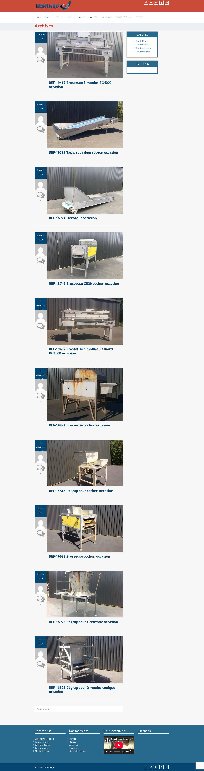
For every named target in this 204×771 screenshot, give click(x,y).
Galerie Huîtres (142, 44)
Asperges (81, 17)
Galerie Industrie (143, 51)
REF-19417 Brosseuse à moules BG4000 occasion (80, 84)
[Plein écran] (131, 751)
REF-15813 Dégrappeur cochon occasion (81, 490)
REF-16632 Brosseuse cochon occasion (79, 556)
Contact (139, 17)
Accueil (47, 17)
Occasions (106, 17)
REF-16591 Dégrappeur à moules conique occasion (82, 689)
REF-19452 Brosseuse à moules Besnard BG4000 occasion (81, 351)
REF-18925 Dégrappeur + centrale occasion (83, 622)
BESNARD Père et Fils (123, 17)
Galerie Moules (142, 41)
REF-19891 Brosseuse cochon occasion (79, 425)
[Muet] (127, 751)
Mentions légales (42, 751)
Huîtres (69, 17)
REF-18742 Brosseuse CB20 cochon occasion (84, 283)
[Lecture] (106, 751)
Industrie (93, 17)
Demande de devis (77, 751)
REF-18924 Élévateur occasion (73, 218)
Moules (58, 17)
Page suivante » (44, 709)
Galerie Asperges (143, 48)
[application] (119, 745)
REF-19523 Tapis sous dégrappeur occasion (83, 152)
